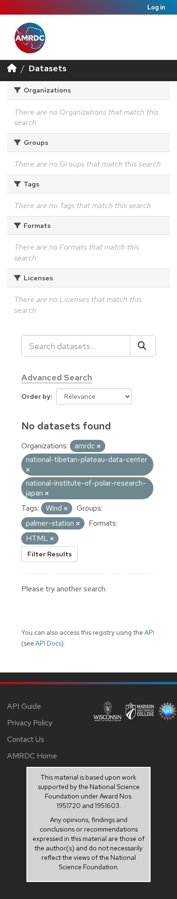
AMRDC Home (32, 756)
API (149, 632)
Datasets (48, 68)
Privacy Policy (29, 723)
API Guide (24, 706)
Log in (156, 7)
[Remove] (99, 446)
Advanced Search (56, 377)
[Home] (12, 68)
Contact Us (25, 739)
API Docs (48, 643)
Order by (36, 396)
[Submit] (143, 346)
